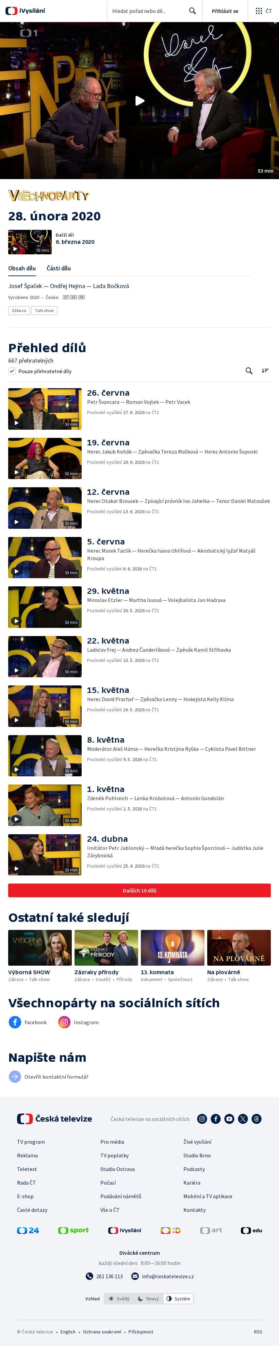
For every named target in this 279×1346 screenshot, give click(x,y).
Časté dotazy (32, 1209)
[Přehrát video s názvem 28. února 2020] (139, 101)
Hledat (192, 10)
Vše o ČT (110, 1209)
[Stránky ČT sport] (73, 1232)
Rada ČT (26, 1182)
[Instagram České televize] (202, 1118)
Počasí (108, 1182)
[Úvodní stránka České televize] (55, 1118)
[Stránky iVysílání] (125, 1232)
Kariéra (191, 1182)
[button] (139, 100)
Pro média (112, 1141)
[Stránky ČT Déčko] (171, 1232)
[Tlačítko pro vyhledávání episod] (249, 371)
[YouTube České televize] (229, 1118)
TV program (31, 1141)
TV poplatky (114, 1155)
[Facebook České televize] (215, 1118)
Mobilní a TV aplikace (207, 1196)
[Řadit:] (265, 370)
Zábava (19, 310)
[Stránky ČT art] (211, 1232)
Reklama (27, 1155)
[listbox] (149, 1298)
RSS (258, 1332)
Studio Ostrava (117, 1169)
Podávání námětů (120, 1196)
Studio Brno (197, 1155)
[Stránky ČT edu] (251, 1232)
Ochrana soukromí (102, 1332)
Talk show (44, 310)
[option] (119, 1298)
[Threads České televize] (256, 1118)
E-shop (25, 1196)
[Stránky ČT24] (28, 1232)
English (68, 1332)
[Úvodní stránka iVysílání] (31, 11)
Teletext (27, 1169)
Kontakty (194, 1209)
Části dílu (59, 268)
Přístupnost (141, 1332)
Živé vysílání (197, 1141)
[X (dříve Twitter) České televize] (242, 1118)
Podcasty (194, 1169)
